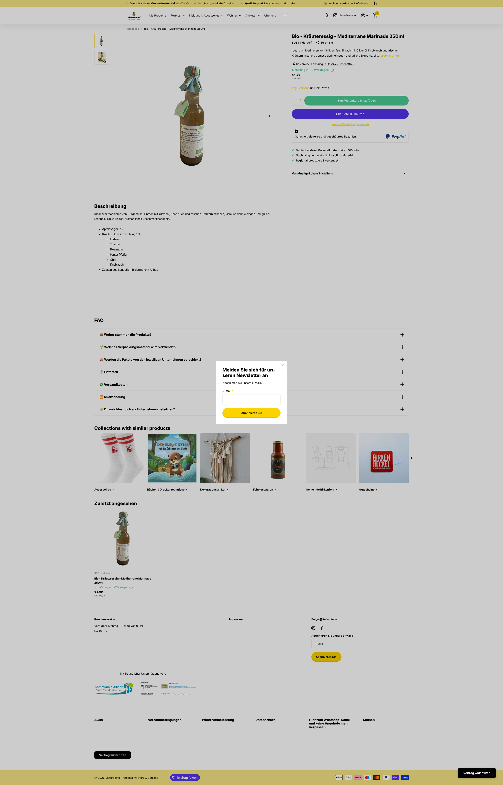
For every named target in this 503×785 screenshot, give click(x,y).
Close (282, 365)
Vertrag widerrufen (476, 773)
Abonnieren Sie (251, 413)
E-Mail (227, 390)
